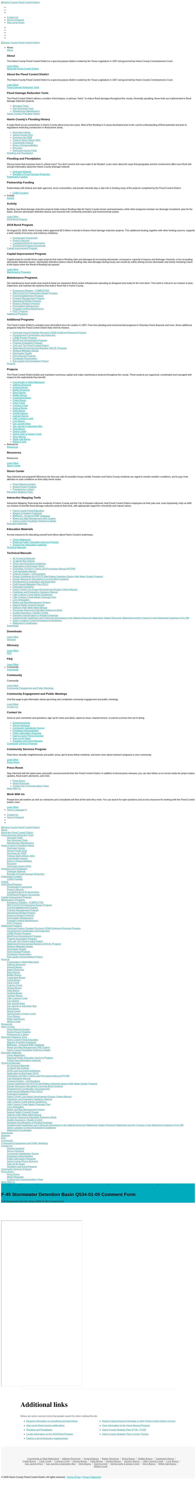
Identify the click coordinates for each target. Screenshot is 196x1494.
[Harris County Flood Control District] (20, 2)
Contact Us (12, 17)
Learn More (13, 66)
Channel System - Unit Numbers (23, 1081)
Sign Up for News (16, 1164)
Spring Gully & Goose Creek (21, 1014)
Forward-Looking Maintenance (22, 920)
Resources (6, 1024)
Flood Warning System (18, 1029)
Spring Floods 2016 (17, 850)
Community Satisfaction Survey (23, 1153)
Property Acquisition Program (22, 939)
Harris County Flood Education (22, 1039)
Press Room (7, 1172)
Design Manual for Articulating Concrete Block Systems (35, 1086)
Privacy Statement (92, 1477)
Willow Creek (14, 1021)
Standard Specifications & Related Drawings (29, 1122)
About (4, 830)
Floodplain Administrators (20, 1156)
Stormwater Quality (16, 949)
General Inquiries (15, 1148)
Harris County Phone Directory (22, 1161)
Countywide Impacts (17, 858)
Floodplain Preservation (19, 954)
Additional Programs (11, 926)
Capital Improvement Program (16, 897)
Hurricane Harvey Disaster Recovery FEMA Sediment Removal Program (43, 928)
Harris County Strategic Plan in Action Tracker (125, 1434)
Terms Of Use (74, 1477)
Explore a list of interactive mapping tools (47, 1438)
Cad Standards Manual (18, 1078)
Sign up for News (15, 22)
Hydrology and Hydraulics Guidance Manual (29, 1099)
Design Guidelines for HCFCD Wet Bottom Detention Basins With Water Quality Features (52, 1083)
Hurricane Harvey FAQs (19, 866)
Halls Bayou (13, 990)
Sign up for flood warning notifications (45, 1425)
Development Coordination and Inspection (28, 931)
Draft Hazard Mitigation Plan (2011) (25, 1091)
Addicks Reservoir (16, 964)
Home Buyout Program (18, 951)
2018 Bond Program (11, 884)
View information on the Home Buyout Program (126, 1425)
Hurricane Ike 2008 (16, 853)
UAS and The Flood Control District (25, 941)
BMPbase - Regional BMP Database (25, 1045)
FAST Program (14, 923)
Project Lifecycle (15, 889)
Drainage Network (16, 871)
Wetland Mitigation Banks (20, 946)
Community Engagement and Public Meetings (24, 1143)
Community (7, 1140)
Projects (5, 959)
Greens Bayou (14, 988)
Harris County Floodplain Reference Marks (28, 1050)
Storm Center (8, 1027)
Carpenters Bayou (16, 977)
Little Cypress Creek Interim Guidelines (27, 1102)
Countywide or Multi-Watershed (23, 962)
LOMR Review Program (19, 933)
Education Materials (11, 1052)
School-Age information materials (24, 1060)
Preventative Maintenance (20, 918)
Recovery (12, 863)
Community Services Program (16, 1169)
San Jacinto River (16, 1003)
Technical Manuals (10, 1063)
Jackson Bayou (15, 995)
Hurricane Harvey (16, 848)
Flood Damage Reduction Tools (17, 835)
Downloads (7, 1133)
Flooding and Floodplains (14, 869)
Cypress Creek (14, 985)
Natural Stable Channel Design (23, 1112)
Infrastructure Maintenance (20, 843)
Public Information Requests (21, 1159)
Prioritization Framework (19, 887)
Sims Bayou (13, 1008)
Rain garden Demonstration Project (25, 957)
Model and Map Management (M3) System (28, 1047)
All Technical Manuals (18, 1065)
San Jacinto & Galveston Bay (22, 1006)
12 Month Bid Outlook (18, 1068)
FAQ (3, 1138)
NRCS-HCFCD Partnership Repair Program (29, 905)
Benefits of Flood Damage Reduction (25, 874)
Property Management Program (23, 910)
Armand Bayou (14, 967)
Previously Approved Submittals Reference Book (31, 1117)
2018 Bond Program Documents (23, 894)
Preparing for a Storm (18, 1034)
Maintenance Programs (13, 900)
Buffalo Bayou (14, 975)
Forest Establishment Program (22, 907)
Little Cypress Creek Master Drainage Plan (28, 1104)
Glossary (5, 1135)
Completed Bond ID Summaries (23, 892)
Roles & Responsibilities (19, 861)
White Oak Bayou (16, 1019)
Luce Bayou (13, 1001)
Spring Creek (13, 1011)
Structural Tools (15, 838)
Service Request (15, 20)
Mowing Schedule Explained (21, 1042)
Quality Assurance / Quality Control (24, 1120)
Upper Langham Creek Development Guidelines (31, 1128)
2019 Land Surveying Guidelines (23, 1071)
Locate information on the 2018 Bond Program (49, 1434)
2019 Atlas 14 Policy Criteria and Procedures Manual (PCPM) (38, 1076)
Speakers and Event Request (22, 1166)
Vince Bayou (13, 1016)
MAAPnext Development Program (24, 936)
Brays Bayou (13, 972)
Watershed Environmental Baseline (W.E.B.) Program (34, 944)
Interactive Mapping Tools (14, 1037)
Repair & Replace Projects (20, 915)
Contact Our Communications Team (25, 1179)
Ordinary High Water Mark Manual (24, 1115)
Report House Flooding (19, 1032)
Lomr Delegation (15, 1107)
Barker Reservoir (15, 970)
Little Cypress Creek (17, 998)
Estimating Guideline (17, 1094)
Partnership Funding (11, 876)
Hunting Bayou (14, 993)
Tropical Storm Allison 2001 (21, 856)
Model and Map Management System (26, 1109)
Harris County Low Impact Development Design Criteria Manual (39, 1096)
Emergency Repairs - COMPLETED (25, 902)
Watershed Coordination (19, 1130)
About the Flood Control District (17, 832)
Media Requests (15, 1177)
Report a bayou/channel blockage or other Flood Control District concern (138, 1421)
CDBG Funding (15, 879)
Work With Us (8, 1182)
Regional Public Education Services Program (30, 1058)
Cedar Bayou (13, 980)
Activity (4, 882)
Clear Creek (13, 983)
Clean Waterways (16, 1055)
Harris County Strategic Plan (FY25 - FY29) (124, 1430)
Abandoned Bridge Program (21, 913)
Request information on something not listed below (52, 1421)
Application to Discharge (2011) (23, 1073)
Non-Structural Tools (17, 840)
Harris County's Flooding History (17, 845)
